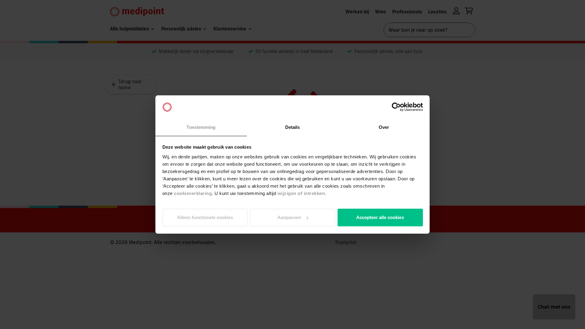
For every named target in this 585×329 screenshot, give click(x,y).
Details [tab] (292, 127)
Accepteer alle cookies (380, 217)
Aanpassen (289, 217)
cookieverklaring (193, 193)
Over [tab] (384, 127)
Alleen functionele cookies (205, 217)
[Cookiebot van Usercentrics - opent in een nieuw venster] (396, 107)
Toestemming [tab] (200, 127)
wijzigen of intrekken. (302, 193)
